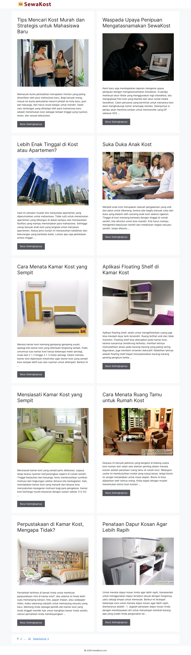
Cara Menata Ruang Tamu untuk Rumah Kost (132, 397)
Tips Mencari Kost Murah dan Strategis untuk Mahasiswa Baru (51, 25)
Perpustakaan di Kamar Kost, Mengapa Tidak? (50, 527)
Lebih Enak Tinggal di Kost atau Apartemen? (47, 147)
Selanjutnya (41, 638)
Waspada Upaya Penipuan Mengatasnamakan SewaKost (136, 23)
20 (30, 638)
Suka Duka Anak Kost (127, 144)
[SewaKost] (34, 4)
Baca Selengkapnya (31, 124)
